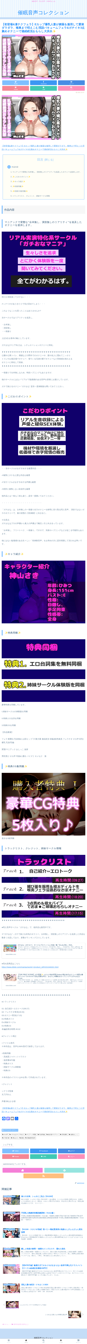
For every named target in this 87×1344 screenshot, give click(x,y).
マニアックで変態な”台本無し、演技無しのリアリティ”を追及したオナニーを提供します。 (46, 172)
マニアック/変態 (31, 1134)
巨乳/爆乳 (64, 1134)
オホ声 (6, 1134)
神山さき (15, 1138)
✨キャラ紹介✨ (18, 181)
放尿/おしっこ (75, 1134)
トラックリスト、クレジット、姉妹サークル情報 (31, 196)
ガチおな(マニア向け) (17, 1134)
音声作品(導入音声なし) (11, 1130)
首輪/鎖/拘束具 (31, 1138)
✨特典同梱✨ (17, 186)
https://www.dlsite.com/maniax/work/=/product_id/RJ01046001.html (30, 967)
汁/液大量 (6, 1138)
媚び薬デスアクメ (53, 1134)
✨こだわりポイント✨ (21, 177)
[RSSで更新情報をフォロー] (43, 1175)
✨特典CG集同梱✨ (20, 191)
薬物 (22, 1138)
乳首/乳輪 (42, 1134)
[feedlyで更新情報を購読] (64, 1170)
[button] (80, 638)
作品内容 (15, 167)
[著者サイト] (23, 1170)
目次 (40, 159)
